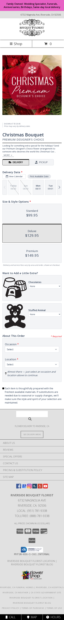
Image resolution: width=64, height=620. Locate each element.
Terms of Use (54, 608)
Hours (55, 617)
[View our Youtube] (45, 487)
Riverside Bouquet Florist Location (31, 561)
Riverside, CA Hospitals (50, 587)
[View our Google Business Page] (24, 487)
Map (33, 617)
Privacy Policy (10, 608)
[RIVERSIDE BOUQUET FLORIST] (32, 36)
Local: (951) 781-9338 (32, 511)
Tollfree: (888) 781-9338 (32, 516)
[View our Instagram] (29, 487)
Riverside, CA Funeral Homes (17, 587)
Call (12, 617)
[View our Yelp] (40, 487)
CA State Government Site (46, 592)
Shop (18, 43)
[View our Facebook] (18, 487)
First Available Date (39, 176)
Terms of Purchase (33, 608)
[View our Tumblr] (34, 487)
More (7, 155)
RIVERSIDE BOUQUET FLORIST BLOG (32, 564)
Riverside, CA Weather (15, 592)
